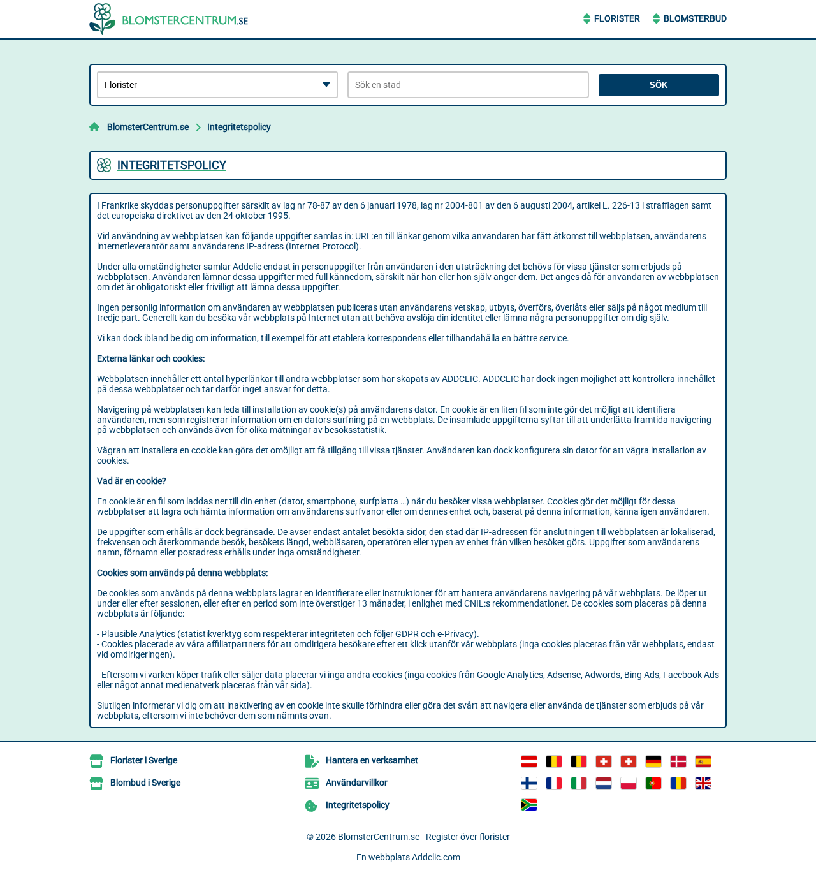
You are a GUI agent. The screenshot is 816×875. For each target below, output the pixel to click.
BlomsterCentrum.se (148, 127)
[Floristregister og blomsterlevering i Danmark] (678, 761)
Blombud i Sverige (145, 782)
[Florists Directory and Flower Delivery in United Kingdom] (703, 783)
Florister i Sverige (143, 760)
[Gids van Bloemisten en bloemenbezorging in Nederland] (603, 783)
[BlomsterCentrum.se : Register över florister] (169, 19)
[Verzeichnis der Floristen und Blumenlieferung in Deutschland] (653, 761)
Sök (658, 85)
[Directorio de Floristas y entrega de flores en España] (703, 761)
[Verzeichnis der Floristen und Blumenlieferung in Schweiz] (603, 761)
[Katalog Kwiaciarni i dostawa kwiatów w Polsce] (628, 783)
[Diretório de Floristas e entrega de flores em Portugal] (653, 783)
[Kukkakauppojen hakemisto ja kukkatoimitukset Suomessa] (529, 783)
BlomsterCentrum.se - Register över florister (424, 837)
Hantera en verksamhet (372, 760)
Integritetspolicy (239, 127)
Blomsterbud (695, 18)
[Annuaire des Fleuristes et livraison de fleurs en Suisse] (628, 761)
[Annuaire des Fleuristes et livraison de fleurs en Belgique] (554, 761)
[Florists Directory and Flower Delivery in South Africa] (529, 804)
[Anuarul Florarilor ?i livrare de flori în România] (678, 783)
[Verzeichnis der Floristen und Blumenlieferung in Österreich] (529, 761)
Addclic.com (436, 857)
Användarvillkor (357, 782)
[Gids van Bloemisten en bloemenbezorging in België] (579, 761)
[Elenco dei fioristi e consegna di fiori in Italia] (579, 783)
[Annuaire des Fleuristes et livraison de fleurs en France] (554, 783)
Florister (617, 18)
